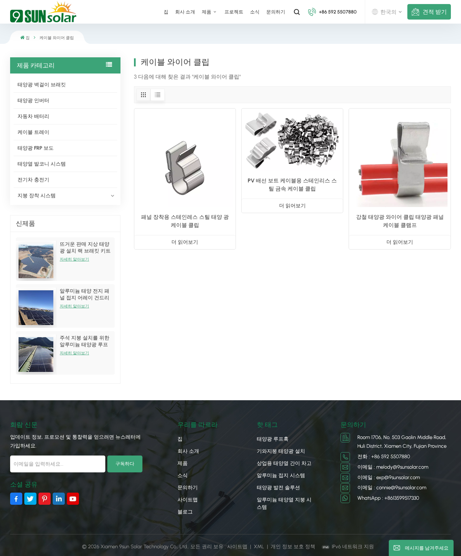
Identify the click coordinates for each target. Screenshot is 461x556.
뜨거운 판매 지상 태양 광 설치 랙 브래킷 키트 (85, 247)
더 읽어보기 (184, 242)
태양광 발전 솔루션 (278, 488)
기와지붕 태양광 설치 (281, 451)
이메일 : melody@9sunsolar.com (392, 467)
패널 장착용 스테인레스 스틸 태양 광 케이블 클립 (185, 221)
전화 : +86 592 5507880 (383, 456)
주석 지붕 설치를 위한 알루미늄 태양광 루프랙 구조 (84, 341)
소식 (255, 12)
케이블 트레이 (33, 132)
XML (259, 547)
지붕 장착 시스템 (37, 196)
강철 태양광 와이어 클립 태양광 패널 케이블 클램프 (400, 221)
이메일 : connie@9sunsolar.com (391, 488)
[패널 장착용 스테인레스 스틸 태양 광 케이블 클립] (185, 159)
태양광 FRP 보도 (36, 148)
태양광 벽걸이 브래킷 (42, 85)
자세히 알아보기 (74, 259)
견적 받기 (435, 11)
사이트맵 (188, 500)
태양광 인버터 (33, 100)
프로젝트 (233, 12)
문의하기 (275, 12)
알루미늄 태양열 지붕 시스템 (284, 503)
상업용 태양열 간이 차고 (284, 463)
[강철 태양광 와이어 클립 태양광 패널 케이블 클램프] (399, 159)
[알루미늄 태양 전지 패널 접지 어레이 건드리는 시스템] (36, 308)
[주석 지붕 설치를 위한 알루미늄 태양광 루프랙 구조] (36, 354)
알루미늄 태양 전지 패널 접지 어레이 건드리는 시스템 (84, 294)
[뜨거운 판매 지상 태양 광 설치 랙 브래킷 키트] (36, 261)
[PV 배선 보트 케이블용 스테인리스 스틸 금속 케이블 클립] (292, 141)
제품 (207, 12)
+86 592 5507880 (338, 12)
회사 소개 (185, 12)
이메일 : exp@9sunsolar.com (388, 477)
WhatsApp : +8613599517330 (388, 498)
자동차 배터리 (33, 116)
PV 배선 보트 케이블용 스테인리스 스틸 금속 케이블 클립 (292, 184)
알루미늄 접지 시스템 (281, 475)
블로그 (185, 512)
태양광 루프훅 (273, 439)
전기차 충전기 (33, 180)
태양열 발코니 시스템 (42, 164)
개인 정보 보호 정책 (293, 547)
